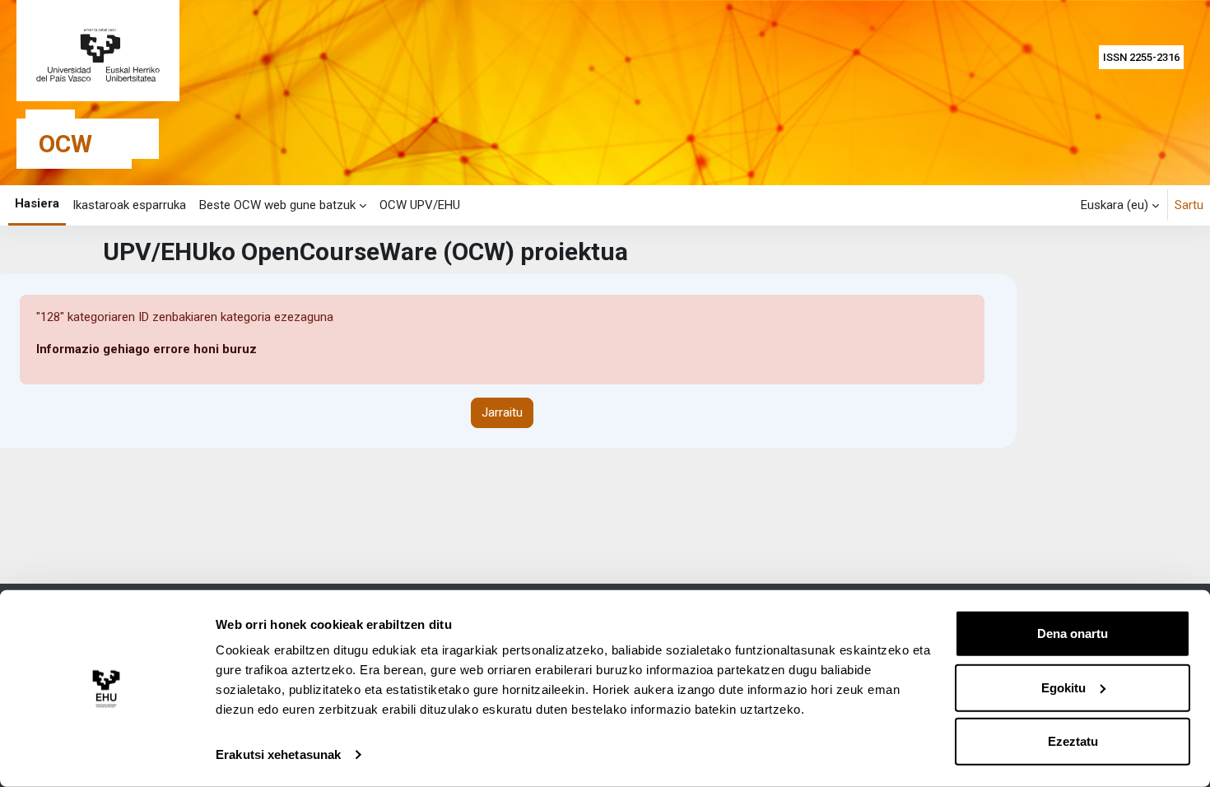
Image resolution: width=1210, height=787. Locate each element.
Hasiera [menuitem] (37, 203)
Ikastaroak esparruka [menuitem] (129, 205)
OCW (65, 143)
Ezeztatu (1073, 741)
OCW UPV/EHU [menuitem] (419, 205)
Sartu (1189, 205)
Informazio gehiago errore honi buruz (146, 349)
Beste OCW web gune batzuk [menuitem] (277, 205)
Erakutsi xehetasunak (278, 754)
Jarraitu (502, 412)
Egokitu (1063, 687)
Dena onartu (1072, 633)
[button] (1120, 205)
